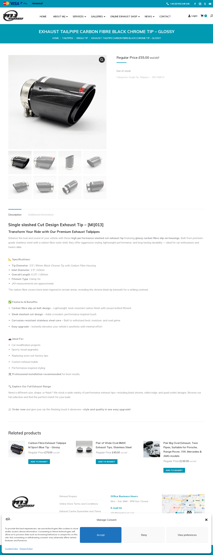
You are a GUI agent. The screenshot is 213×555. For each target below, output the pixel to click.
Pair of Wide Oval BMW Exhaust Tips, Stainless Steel (114, 445)
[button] (206, 519)
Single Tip (134, 77)
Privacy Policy (26, 548)
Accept (101, 535)
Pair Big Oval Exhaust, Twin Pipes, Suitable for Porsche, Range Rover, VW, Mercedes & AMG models (182, 449)
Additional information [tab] (41, 214)
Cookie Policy (11, 548)
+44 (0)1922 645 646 (180, 3)
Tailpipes (144, 77)
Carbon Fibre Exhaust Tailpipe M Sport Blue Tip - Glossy (47, 445)
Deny (144, 535)
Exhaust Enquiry (68, 496)
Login (194, 16)
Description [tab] (14, 214)
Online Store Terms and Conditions (79, 503)
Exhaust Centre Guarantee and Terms (80, 511)
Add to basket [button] (39, 461)
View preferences (187, 535)
